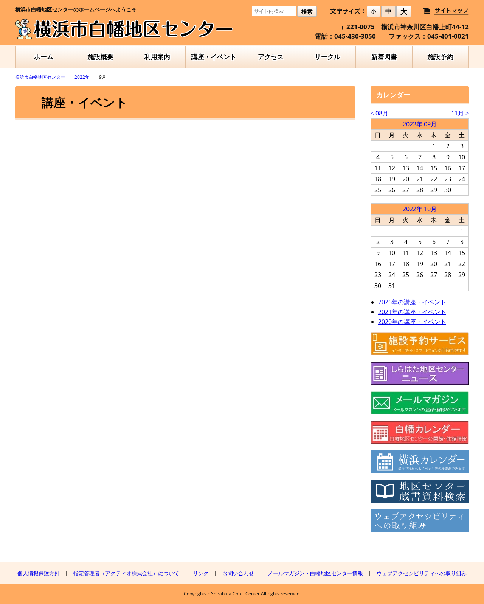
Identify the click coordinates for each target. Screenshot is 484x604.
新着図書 (384, 56)
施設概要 (100, 56)
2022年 (82, 77)
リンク (201, 573)
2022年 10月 (420, 209)
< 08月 (379, 113)
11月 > (460, 113)
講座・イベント (213, 56)
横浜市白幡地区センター (40, 77)
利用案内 (157, 56)
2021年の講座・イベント (412, 312)
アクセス (271, 56)
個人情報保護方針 (38, 573)
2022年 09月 (420, 124)
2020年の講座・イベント (412, 322)
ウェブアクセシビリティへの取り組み (422, 573)
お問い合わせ (238, 573)
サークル (327, 56)
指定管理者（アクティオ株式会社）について (126, 573)
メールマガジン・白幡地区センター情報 (315, 573)
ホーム (43, 56)
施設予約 (440, 56)
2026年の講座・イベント (412, 302)
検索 (307, 11)
